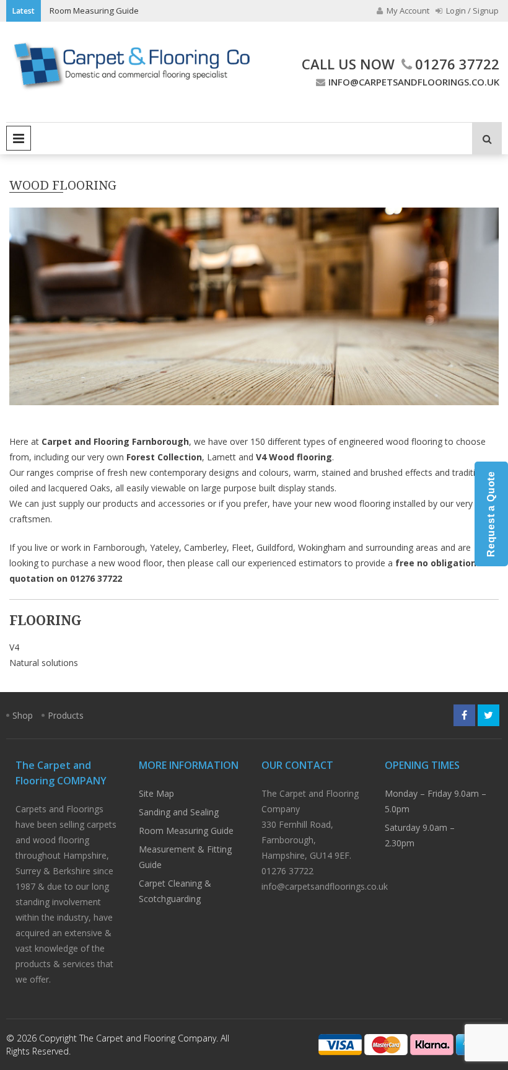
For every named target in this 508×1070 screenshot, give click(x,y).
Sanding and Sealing (179, 812)
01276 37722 (457, 64)
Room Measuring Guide (94, 10)
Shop (22, 715)
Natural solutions (43, 663)
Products (66, 715)
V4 (14, 647)
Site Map (156, 793)
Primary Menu (18, 138)
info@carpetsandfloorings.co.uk (413, 82)
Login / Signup (471, 10)
